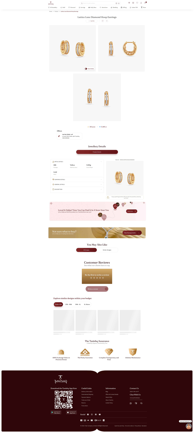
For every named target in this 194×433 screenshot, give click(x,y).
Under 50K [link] (135, 7)
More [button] (144, 7)
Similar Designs (107, 250)
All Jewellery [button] (53, 7)
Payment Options (86, 397)
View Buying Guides (130, 233)
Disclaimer (144, 425)
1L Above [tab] (87, 304)
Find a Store (84, 405)
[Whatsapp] (131, 403)
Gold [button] (64, 7)
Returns (83, 403)
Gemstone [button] (104, 7)
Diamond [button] (72, 7)
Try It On (92, 20)
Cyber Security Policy (119, 425)
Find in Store (130, 211)
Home (50, 11)
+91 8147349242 (135, 398)
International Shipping (87, 394)
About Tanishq (109, 400)
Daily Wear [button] (93, 7)
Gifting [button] (124, 7)
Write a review (93, 289)
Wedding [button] (115, 7)
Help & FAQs (109, 397)
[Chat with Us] (141, 403)
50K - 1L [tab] (78, 304)
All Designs (86, 250)
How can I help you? (185, 421)
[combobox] (99, 3)
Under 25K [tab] (58, 304)
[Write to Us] (136, 403)
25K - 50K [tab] (68, 304)
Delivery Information (86, 391)
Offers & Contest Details (112, 394)
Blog (107, 391)
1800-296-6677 (134, 391)
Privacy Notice (138, 425)
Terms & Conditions (129, 425)
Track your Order (85, 400)
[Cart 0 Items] (145, 3)
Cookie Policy (109, 403)
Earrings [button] (83, 7)
